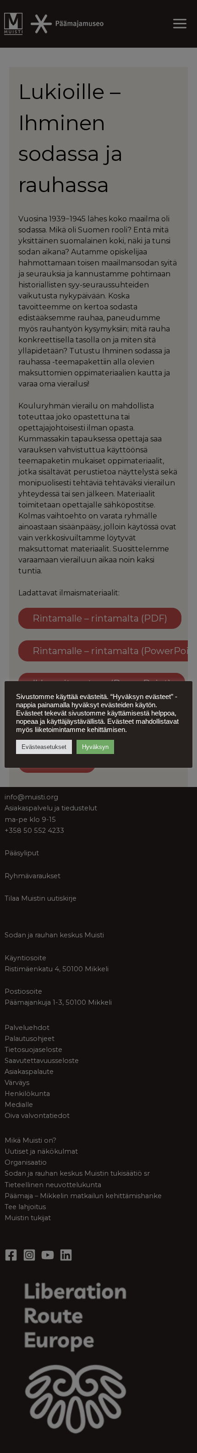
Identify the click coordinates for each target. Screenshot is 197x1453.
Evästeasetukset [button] (44, 746)
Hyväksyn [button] (95, 746)
